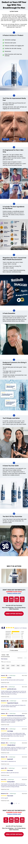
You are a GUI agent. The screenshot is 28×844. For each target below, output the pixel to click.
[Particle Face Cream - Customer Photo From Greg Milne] (11, 646)
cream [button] (12, 665)
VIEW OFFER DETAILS (14, 614)
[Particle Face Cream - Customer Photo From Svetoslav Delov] (6, 646)
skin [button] (3, 665)
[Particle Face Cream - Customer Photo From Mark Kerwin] (11, 642)
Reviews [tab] (3, 654)
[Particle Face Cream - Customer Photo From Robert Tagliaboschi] (16, 642)
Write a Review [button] (14, 650)
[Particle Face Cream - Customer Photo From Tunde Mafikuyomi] (16, 646)
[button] (6, 642)
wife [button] (3, 668)
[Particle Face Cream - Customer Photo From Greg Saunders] (6, 642)
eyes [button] (8, 665)
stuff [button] (8, 668)
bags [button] (18, 665)
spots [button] (23, 665)
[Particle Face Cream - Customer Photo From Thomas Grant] (21, 642)
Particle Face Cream (5, 682)
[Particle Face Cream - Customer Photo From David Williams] (21, 646)
